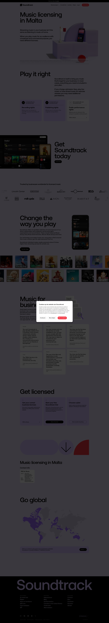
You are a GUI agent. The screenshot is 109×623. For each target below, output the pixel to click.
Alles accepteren (62, 317)
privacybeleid (61, 313)
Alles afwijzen (52, 317)
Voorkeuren (42, 317)
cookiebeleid (53, 313)
